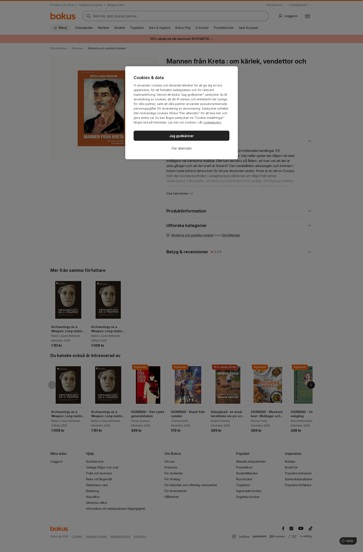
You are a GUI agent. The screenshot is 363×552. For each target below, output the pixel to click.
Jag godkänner (181, 136)
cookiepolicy (212, 122)
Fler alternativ (181, 148)
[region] (181, 112)
